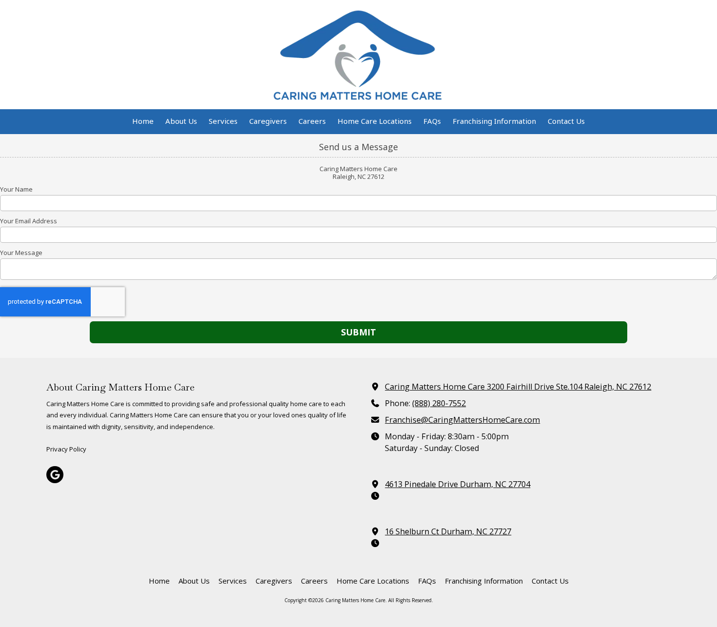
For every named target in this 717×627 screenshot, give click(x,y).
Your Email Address (28, 221)
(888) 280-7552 (439, 403)
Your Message (21, 252)
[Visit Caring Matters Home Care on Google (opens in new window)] (54, 474)
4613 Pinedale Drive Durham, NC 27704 (457, 484)
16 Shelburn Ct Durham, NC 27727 (448, 531)
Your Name (16, 189)
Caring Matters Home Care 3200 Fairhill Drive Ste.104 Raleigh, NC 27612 (518, 386)
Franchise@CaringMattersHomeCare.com (462, 419)
